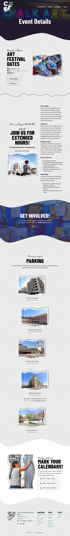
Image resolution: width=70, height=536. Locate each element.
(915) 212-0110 (20, 518)
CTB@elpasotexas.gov (22, 516)
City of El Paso (32, 532)
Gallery (59, 516)
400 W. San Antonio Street (35, 332)
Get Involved (40, 522)
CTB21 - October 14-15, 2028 (48, 488)
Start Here (34, 226)
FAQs (38, 524)
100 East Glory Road (35, 395)
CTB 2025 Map (12, 83)
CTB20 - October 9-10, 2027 (48, 483)
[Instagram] (23, 524)
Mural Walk (50, 524)
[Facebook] (18, 524)
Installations (58, 7)
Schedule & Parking (41, 514)
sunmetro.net (27, 401)
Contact (65, 7)
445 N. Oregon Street (32, 300)
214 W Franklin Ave (32, 432)
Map (38, 516)
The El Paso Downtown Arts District (19, 71)
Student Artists (51, 514)
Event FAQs (9, 75)
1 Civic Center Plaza (32, 363)
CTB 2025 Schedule (13, 79)
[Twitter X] (20, 524)
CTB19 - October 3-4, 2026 (47, 479)
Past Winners (51, 526)
